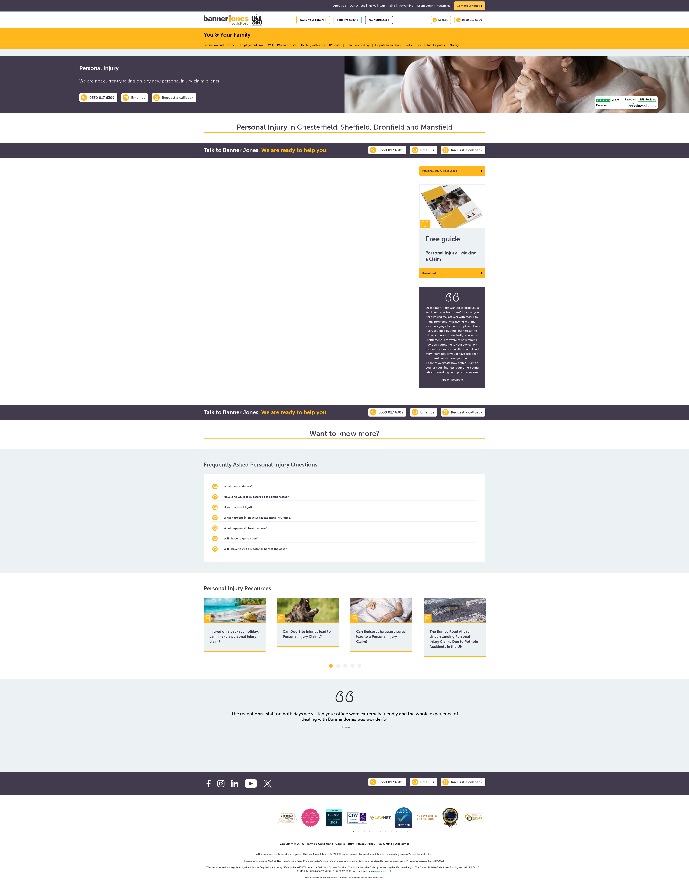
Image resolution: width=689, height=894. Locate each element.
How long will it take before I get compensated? (256, 496)
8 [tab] (391, 832)
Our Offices (357, 5)
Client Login (425, 5)
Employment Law (251, 45)
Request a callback (177, 97)
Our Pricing (387, 5)
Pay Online (406, 5)
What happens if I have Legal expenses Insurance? (258, 517)
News (372, 5)
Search (443, 20)
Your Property (346, 20)
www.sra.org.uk (383, 871)
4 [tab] (352, 666)
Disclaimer (402, 843)
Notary (454, 45)
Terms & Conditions (319, 843)
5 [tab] (359, 666)
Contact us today (468, 5)
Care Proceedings (358, 45)
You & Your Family (311, 20)
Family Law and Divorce (219, 45)
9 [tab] (396, 832)
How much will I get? (238, 507)
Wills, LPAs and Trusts (282, 45)
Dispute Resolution (388, 45)
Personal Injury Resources (439, 171)
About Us (339, 5)
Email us (138, 97)
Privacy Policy (365, 843)
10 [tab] (402, 832)
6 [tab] (380, 832)
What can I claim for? (238, 486)
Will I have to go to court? (241, 538)
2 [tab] (338, 666)
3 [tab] (345, 666)
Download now (432, 273)
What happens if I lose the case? (245, 528)
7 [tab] (386, 832)
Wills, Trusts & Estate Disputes (425, 45)
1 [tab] (331, 666)
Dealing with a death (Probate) (321, 45)
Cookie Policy (344, 843)
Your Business (377, 20)
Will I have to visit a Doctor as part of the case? (255, 549)
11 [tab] (407, 832)
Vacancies (443, 5)
